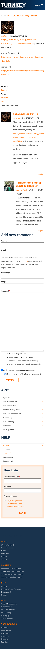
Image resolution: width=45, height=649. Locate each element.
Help (5, 437)
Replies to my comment (31, 374)
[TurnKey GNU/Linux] (13, 7)
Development (8, 457)
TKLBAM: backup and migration (12, 574)
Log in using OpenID (14, 500)
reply (40, 174)
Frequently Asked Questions (11, 589)
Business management (12, 414)
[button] (38, 5)
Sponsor (4, 559)
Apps (5, 389)
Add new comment (10, 105)
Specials (6, 398)
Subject (4, 282)
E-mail (3, 250)
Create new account (14, 503)
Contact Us (5, 553)
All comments (11, 374)
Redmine (4, 642)
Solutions (6, 565)
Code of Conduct (7, 548)
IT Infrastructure (9, 406)
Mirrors (3, 551)
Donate (3, 595)
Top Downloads (9, 624)
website (4, 97)
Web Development (7, 610)
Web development (10, 402)
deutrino (5, 36)
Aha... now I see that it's (25, 113)
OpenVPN (4, 627)
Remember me (11, 496)
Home (3, 15)
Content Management (8, 604)
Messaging (7, 418)
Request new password (16, 506)
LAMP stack (5, 633)
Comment (5, 291)
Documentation (9, 461)
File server (4, 639)
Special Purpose (7, 618)
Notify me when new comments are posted (19, 370)
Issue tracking (8, 422)
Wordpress (5, 636)
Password (8, 486)
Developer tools (9, 430)
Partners (4, 556)
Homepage (5, 272)
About (4, 541)
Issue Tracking (6, 612)
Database (7, 426)
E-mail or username (12, 477)
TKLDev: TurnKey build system (11, 577)
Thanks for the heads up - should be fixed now (29, 184)
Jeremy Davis (22, 190)
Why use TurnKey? (7, 545)
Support (4, 90)
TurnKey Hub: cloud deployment (12, 571)
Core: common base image (10, 568)
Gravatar (25, 261)
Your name (5, 241)
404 (2, 101)
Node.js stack (6, 630)
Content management (11, 410)
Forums (6, 445)
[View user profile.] (7, 27)
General (8, 453)
